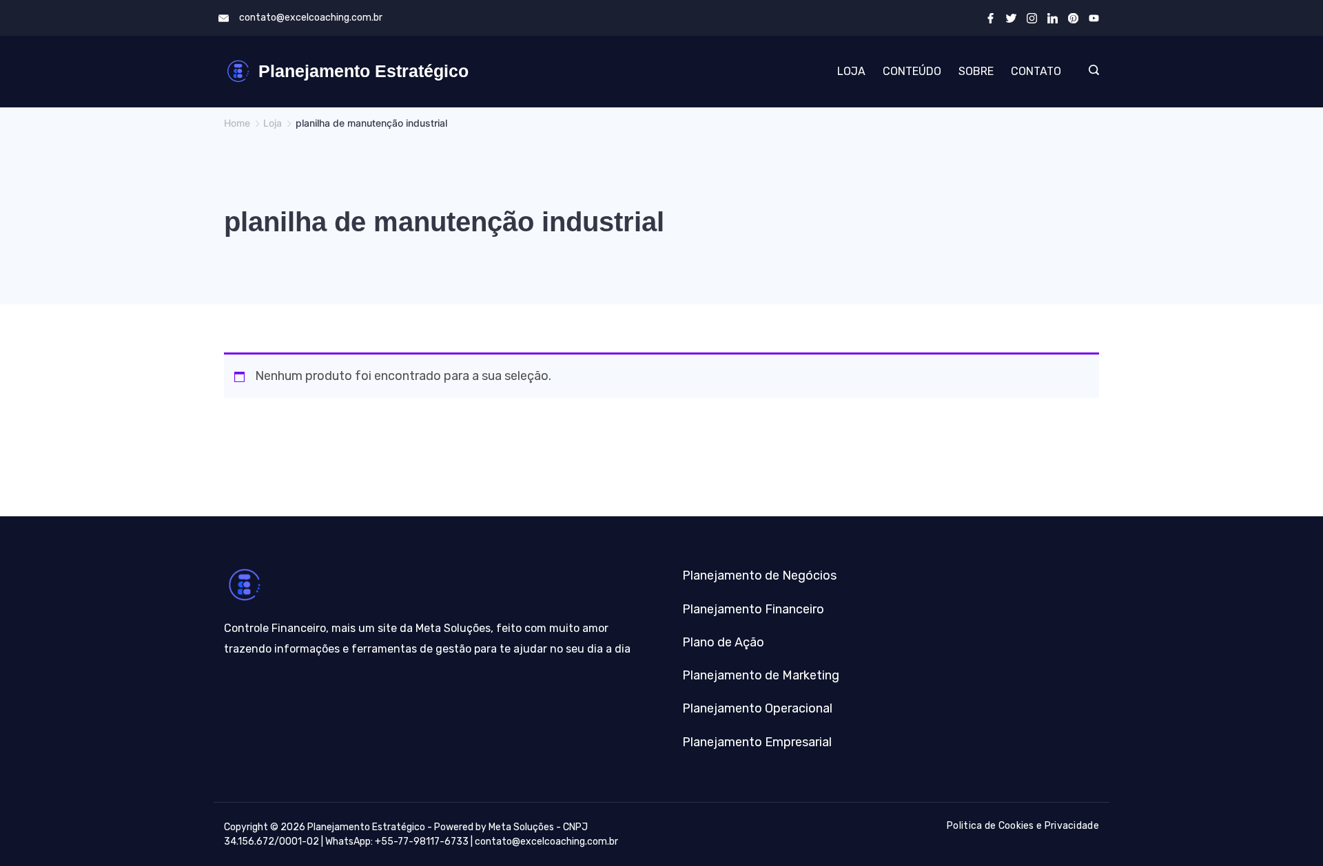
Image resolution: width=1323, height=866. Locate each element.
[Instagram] (1032, 18)
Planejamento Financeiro (753, 609)
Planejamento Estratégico (363, 71)
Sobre (976, 71)
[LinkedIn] (1052, 18)
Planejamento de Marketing (760, 675)
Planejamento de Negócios (759, 575)
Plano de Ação (723, 642)
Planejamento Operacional (757, 708)
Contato (1036, 71)
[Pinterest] (1073, 18)
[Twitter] (1011, 18)
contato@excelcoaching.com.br (310, 17)
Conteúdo (912, 71)
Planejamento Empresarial (757, 742)
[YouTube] (1094, 18)
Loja (851, 71)
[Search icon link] (1090, 71)
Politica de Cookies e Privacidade (1023, 826)
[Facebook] (990, 18)
